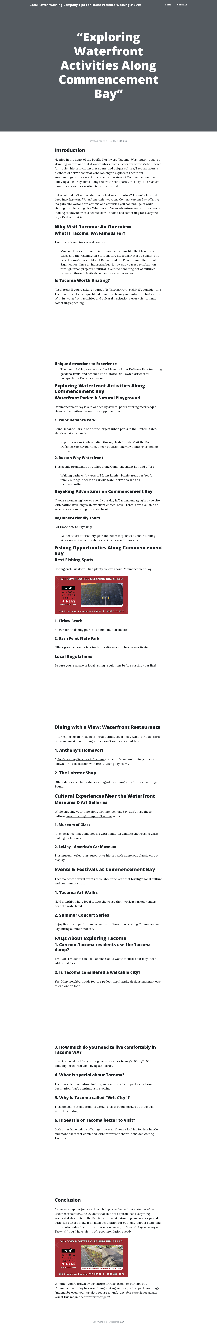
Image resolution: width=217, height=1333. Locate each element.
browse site (152, 500)
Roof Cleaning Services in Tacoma (81, 759)
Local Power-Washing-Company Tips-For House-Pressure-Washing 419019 (85, 5)
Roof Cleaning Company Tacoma (89, 816)
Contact (182, 5)
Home (168, 5)
